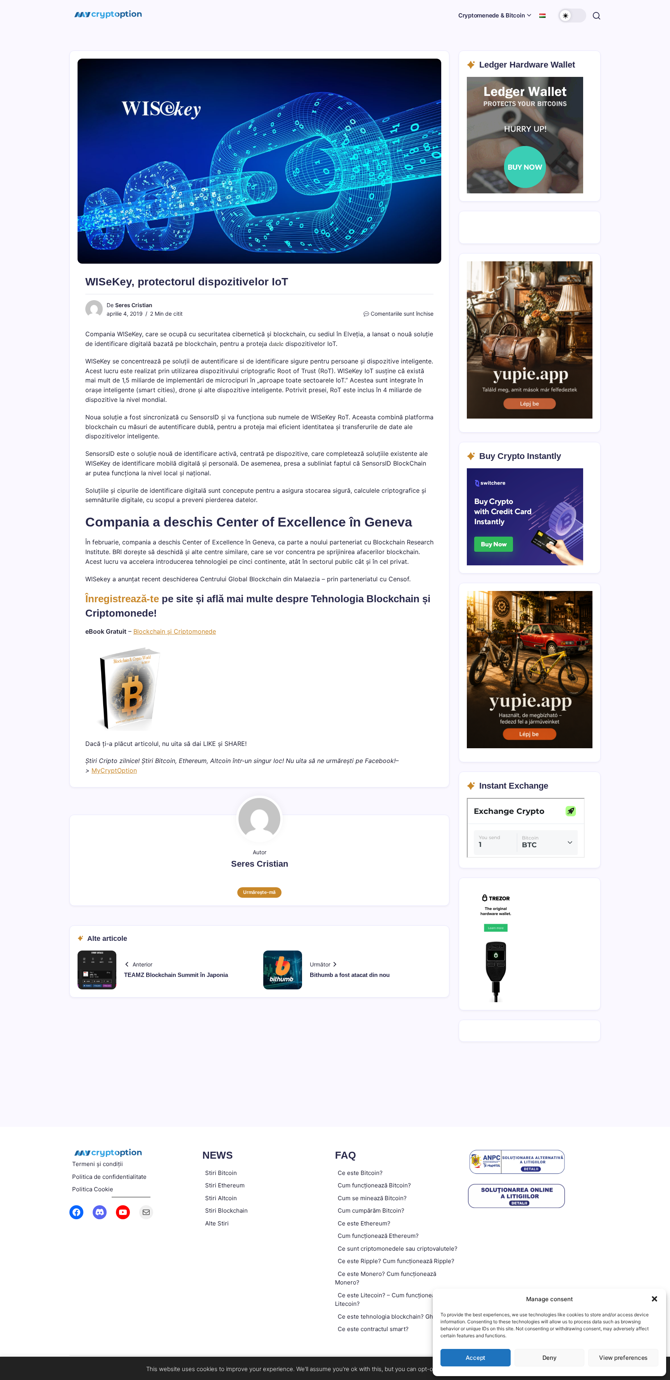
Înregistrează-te (122, 599)
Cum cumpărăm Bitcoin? (371, 1210)
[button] (654, 1299)
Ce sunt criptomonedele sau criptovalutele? (398, 1248)
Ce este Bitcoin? (360, 1173)
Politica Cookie (92, 1189)
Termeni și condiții (97, 1164)
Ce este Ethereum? (364, 1223)
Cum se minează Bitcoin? (372, 1198)
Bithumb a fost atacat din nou (350, 975)
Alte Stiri (217, 1223)
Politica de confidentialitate (109, 1176)
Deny (549, 1357)
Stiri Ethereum (225, 1185)
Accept (476, 1357)
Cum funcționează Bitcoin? (374, 1185)
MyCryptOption (114, 770)
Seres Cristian (133, 305)
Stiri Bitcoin (221, 1173)
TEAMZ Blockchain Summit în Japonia (176, 975)
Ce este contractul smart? (373, 1329)
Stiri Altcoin (221, 1198)
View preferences (623, 1357)
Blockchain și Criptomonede (174, 631)
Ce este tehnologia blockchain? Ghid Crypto (398, 1316)
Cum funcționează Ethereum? (378, 1235)
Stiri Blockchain (226, 1210)
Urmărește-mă (259, 892)
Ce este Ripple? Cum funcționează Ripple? (396, 1261)
